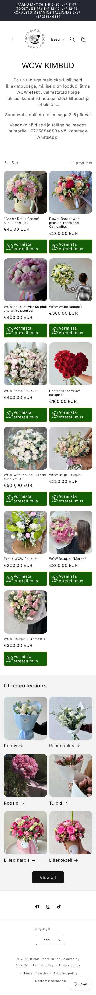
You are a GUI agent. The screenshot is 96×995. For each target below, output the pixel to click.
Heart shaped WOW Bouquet (64, 393)
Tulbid (55, 803)
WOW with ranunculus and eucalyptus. (25, 477)
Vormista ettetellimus (26, 246)
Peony (10, 745)
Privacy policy (69, 965)
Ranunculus (61, 745)
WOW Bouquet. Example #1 (25, 639)
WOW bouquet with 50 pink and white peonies (25, 309)
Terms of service (36, 973)
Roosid (11, 803)
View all (48, 877)
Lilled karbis (17, 860)
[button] (10, 39)
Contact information (50, 981)
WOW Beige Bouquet (65, 475)
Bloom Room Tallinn (45, 959)
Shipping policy (66, 973)
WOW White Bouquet (65, 307)
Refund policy (43, 965)
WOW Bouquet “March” (67, 559)
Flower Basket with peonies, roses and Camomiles (64, 222)
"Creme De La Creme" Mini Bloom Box (22, 221)
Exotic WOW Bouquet (21, 559)
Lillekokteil (60, 860)
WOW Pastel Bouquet (21, 391)
